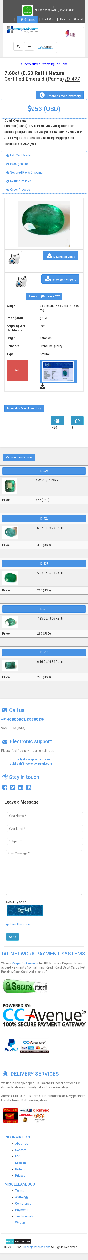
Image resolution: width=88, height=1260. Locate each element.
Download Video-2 (64, 280)
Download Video (64, 257)
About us (65, 19)
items (29, 19)
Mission (20, 1163)
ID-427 (44, 518)
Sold (17, 370)
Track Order (49, 19)
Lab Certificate (20, 155)
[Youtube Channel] (28, 788)
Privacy (20, 1175)
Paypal (16, 963)
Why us (20, 1222)
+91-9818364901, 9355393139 (56, 10)
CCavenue (31, 963)
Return (20, 1169)
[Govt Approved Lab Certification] (70, 33)
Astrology (21, 1197)
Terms (19, 1190)
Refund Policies (21, 181)
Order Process (20, 189)
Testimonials (24, 1216)
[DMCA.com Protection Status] (18, 1241)
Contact (78, 19)
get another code (18, 924)
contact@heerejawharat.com (30, 759)
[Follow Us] (12, 788)
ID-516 (44, 652)
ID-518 (44, 609)
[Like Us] (5, 788)
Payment (21, 1210)
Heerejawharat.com (36, 1247)
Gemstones (23, 1203)
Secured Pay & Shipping (26, 172)
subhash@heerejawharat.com (31, 763)
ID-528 (44, 563)
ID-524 (44, 471)
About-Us (21, 1143)
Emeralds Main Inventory (63, 96)
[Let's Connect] (20, 788)
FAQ (18, 1156)
